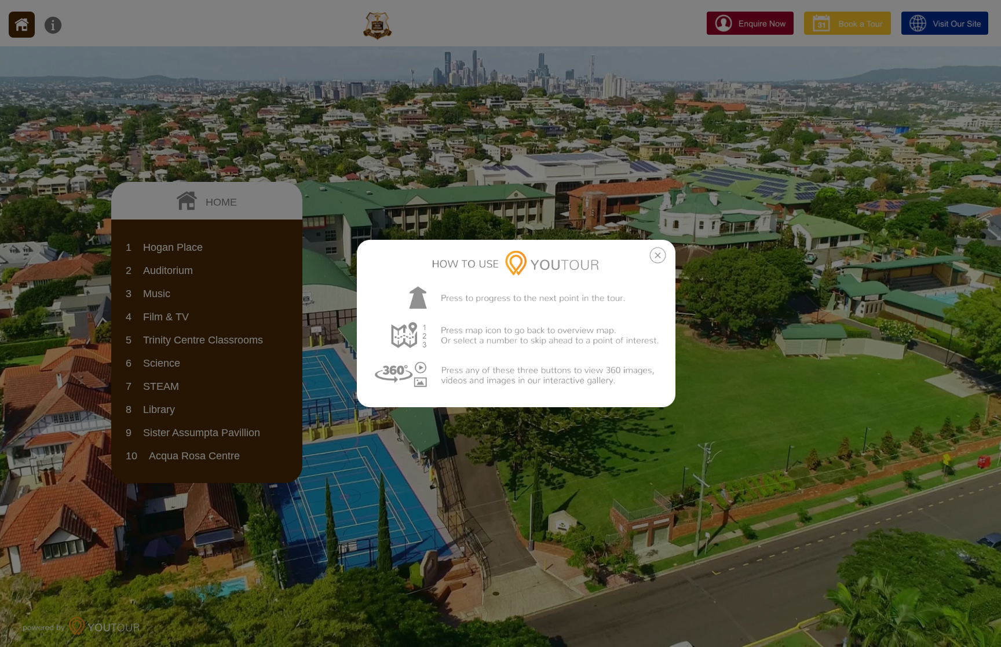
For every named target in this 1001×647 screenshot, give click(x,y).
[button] (501, 323)
